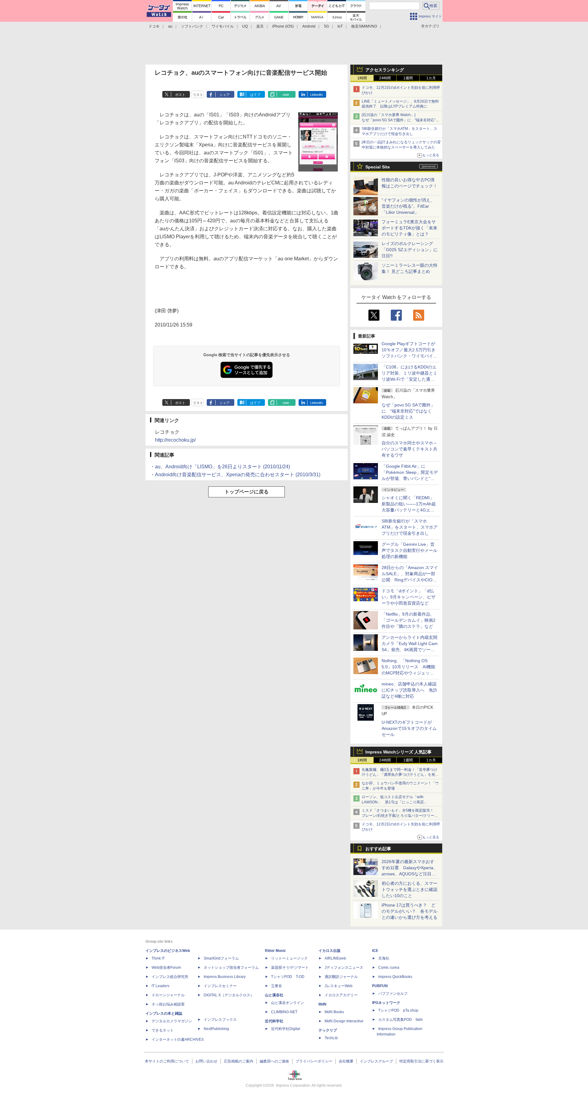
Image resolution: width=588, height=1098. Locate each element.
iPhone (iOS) (283, 26)
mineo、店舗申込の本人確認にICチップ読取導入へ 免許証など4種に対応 (409, 690)
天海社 (383, 958)
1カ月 (431, 78)
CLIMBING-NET (284, 1012)
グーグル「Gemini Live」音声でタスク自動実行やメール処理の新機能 (409, 550)
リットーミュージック (289, 958)
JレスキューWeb (338, 986)
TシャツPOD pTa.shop (398, 1010)
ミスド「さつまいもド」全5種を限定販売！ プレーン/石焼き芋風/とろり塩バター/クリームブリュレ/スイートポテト (400, 815)
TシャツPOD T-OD (287, 977)
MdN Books (334, 1012)
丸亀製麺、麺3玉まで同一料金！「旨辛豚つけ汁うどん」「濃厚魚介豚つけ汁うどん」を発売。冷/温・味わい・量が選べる (399, 775)
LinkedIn (316, 94)
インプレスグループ (376, 1061)
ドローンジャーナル (168, 995)
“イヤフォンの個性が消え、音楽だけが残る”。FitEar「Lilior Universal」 (408, 206)
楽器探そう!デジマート (290, 967)
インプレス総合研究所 (170, 977)
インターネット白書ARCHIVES (178, 1039)
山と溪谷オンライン (287, 1003)
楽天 (260, 26)
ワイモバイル (223, 26)
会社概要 (346, 1061)
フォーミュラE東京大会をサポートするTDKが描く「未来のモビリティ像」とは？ (409, 227)
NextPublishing (216, 1029)
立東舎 (276, 986)
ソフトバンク (192, 26)
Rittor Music (275, 951)
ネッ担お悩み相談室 (168, 1004)
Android (308, 26)
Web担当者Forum (166, 967)
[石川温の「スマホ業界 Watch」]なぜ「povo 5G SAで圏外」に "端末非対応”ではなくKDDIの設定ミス (400, 120)
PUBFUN (380, 986)
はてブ (255, 94)
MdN (322, 1004)
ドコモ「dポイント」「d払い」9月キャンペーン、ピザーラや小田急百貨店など (408, 597)
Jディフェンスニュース (344, 967)
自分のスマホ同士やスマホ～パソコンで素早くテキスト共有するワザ (409, 449)
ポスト (180, 94)
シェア (225, 94)
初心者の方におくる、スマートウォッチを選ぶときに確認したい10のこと (409, 889)
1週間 (408, 78)
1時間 (362, 78)
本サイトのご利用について (167, 1061)
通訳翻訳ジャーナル (341, 977)
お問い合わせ (206, 1061)
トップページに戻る (246, 491)
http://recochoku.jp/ (175, 440)
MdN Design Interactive (344, 1021)
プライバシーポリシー (314, 1061)
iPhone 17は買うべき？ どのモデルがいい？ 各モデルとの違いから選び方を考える (409, 911)
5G (326, 26)
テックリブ (327, 1030)
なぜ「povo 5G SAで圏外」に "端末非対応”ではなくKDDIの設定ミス (408, 411)
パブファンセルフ (393, 993)
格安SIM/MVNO (364, 26)
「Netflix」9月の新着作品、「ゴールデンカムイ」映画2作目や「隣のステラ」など (408, 620)
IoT (340, 26)
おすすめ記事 (378, 848)
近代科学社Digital (285, 1029)
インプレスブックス (220, 1019)
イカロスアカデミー (341, 995)
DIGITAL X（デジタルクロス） (229, 995)
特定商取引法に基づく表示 (421, 1061)
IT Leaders (160, 986)
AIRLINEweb (335, 958)
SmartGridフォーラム (221, 958)
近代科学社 (274, 1021)
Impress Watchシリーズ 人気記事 (398, 751)
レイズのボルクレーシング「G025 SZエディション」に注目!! (410, 249)
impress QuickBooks (395, 977)
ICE (375, 951)
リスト (198, 94)
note (286, 94)
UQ (245, 26)
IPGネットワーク (386, 1003)
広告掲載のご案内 (238, 1061)
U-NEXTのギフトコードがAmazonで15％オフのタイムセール (409, 728)
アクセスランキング (384, 69)
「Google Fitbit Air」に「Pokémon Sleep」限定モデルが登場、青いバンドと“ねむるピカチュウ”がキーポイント (410, 478)
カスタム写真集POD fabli (400, 1019)
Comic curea (388, 967)
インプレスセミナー (220, 986)
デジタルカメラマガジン (172, 1021)
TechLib (331, 1038)
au (170, 26)
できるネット (163, 1030)
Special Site (377, 166)
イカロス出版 (329, 951)
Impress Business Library (225, 977)
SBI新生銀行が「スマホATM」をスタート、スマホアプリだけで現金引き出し (410, 527)
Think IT (158, 958)
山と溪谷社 (274, 995)
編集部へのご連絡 (274, 1061)
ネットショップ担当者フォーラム (231, 967)
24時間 (385, 78)
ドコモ (154, 26)
